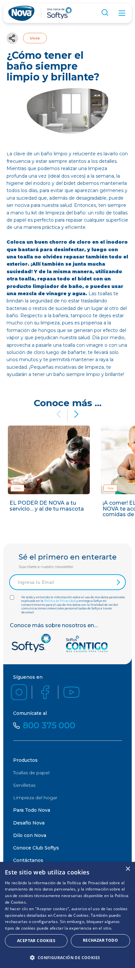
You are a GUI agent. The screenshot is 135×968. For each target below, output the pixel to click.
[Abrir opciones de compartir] (12, 38)
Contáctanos (28, 860)
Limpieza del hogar (35, 798)
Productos (25, 760)
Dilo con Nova (29, 835)
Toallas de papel (31, 773)
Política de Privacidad (60, 601)
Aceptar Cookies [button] (36, 940)
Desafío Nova (29, 823)
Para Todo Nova (31, 810)
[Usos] (48, 474)
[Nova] (21, 13)
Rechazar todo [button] (100, 940)
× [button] (127, 869)
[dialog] (67, 915)
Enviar (117, 582)
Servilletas (24, 785)
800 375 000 (49, 725)
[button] (75, 414)
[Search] (105, 13)
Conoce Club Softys (36, 848)
